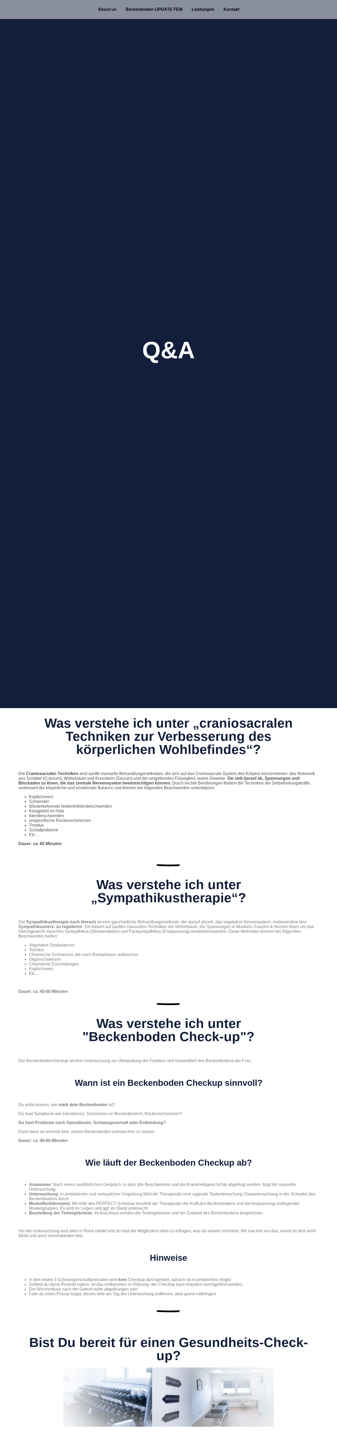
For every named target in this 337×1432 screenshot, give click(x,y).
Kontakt (231, 9)
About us (107, 9)
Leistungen (203, 9)
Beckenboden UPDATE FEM (154, 9)
